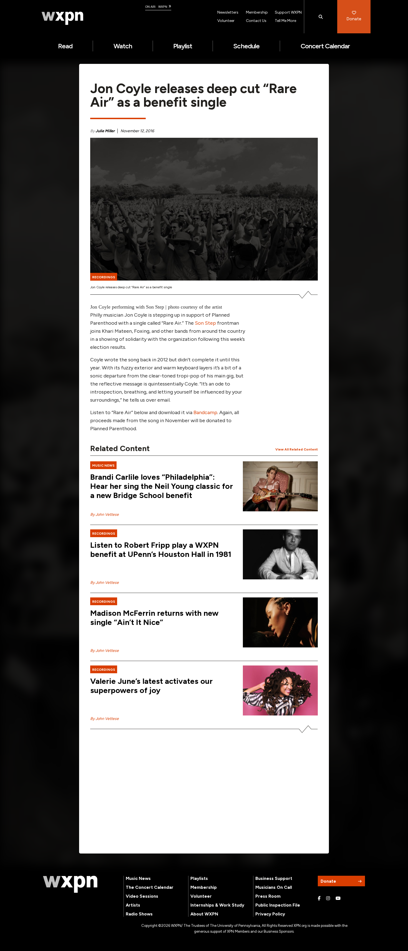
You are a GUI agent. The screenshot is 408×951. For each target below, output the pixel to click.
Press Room (268, 896)
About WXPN (204, 914)
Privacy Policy (270, 914)
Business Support (273, 878)
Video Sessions (142, 896)
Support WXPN (288, 12)
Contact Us (256, 20)
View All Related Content (296, 449)
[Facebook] (319, 898)
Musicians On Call (273, 887)
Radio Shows (139, 914)
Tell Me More (285, 20)
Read (65, 46)
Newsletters (227, 12)
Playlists (199, 878)
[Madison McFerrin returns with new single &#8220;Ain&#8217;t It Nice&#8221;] (280, 622)
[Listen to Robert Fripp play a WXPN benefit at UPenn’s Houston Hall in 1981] (280, 554)
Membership (257, 12)
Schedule (246, 46)
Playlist (182, 46)
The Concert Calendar (149, 887)
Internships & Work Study (217, 905)
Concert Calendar (325, 46)
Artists (133, 905)
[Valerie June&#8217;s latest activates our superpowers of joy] (280, 690)
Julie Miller (105, 131)
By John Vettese (104, 514)
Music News (138, 878)
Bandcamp (205, 412)
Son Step (205, 323)
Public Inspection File (277, 905)
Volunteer (226, 20)
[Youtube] (338, 898)
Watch (123, 46)
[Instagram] (328, 898)
